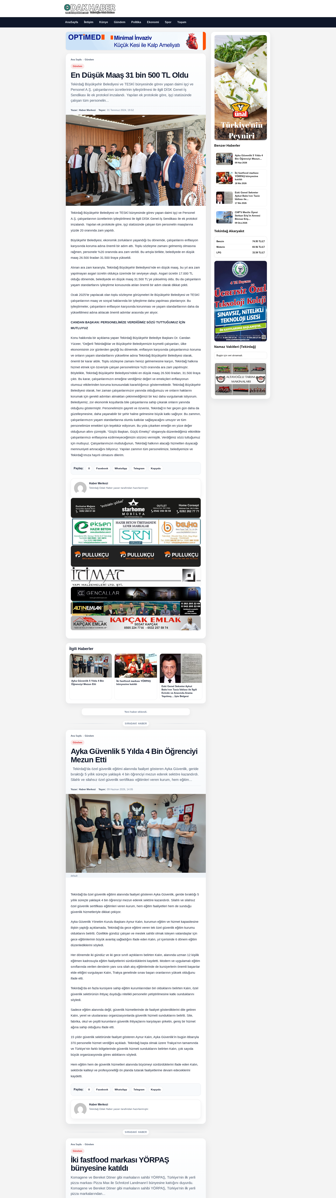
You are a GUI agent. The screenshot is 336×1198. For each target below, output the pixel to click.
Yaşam (181, 22)
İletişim (88, 22)
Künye (103, 22)
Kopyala (156, 468)
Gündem (119, 22)
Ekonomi (153, 22)
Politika (136, 22)
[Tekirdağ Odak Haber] (89, 8)
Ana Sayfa (76, 59)
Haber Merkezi (98, 483)
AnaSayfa (71, 22)
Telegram (139, 468)
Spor (168, 22)
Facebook (102, 468)
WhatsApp (121, 468)
